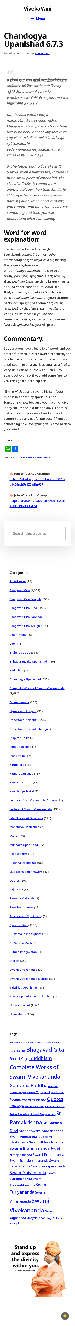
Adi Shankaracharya (40, 1042)
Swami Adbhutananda (26, 1137)
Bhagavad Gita (20, 590)
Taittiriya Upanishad (24, 987)
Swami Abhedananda (47, 1131)
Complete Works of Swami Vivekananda (37, 688)
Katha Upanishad (21, 773)
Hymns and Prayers (23, 711)
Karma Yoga (18, 765)
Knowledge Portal (22, 791)
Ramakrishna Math (34, 1106)
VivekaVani (38, 8)
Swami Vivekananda (23, 969)
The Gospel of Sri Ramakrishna (31, 996)
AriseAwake (18, 581)
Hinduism (53, 1086)
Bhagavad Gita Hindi (24, 608)
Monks (14, 836)
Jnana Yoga (17, 755)
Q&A (43, 1100)
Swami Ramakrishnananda (29, 1160)
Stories (14, 961)
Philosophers (19, 854)
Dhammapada (19, 702)
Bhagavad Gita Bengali (25, 599)
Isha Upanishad (20, 747)
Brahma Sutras (20, 652)
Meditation (57, 1092)
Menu (40, 18)
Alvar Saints (18, 1050)
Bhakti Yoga (18, 635)
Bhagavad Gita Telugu (25, 626)
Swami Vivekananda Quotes (29, 979)
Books (14, 643)
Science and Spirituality (26, 916)
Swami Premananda (48, 1154)
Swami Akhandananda (46, 1142)
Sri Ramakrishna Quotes (26, 934)
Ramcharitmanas (21, 907)
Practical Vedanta (31, 1100)
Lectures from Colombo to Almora (33, 800)
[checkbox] (65, 1316)
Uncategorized (20, 1005)
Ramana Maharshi (22, 898)
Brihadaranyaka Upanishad (28, 661)
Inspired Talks (19, 738)
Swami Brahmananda (30, 1148)
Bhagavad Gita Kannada (26, 617)
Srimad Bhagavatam (24, 952)
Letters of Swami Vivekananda (31, 809)
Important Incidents (24, 720)
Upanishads (18, 1014)
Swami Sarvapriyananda (48, 1166)
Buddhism (16, 670)
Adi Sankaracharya (19, 1042)
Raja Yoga (16, 889)
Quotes (15, 880)
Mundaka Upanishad (24, 845)
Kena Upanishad (21, 782)
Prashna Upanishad (23, 862)
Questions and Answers (26, 872)
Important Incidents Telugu (29, 729)
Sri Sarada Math (21, 943)
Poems (15, 1099)
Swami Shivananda (28, 1172)
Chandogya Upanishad (35, 457)
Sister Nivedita (20, 1114)
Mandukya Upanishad (24, 827)
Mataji (47, 1092)
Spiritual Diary (19, 925)
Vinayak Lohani (36, 1218)
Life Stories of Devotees (26, 818)
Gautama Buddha (29, 1085)
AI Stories (56, 1042)
